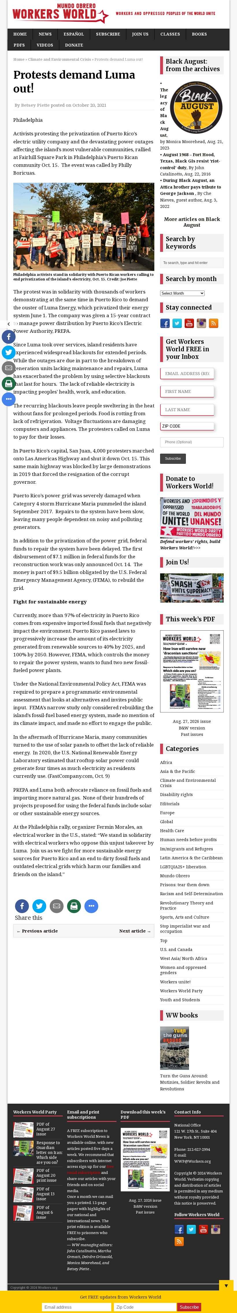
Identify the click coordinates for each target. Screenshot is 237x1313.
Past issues (192, 734)
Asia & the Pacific (177, 771)
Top (163, 940)
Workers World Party (181, 990)
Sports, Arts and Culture (184, 917)
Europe (167, 812)
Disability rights (176, 794)
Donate (74, 45)
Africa (166, 762)
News (45, 34)
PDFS (19, 45)
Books (199, 34)
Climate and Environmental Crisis (188, 783)
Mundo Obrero (175, 875)
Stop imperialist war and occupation (185, 928)
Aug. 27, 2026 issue (192, 721)
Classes (170, 34)
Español (74, 34)
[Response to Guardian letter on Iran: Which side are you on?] (23, 1153)
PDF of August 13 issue (45, 1194)
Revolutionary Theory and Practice (186, 905)
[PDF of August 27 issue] (23, 1134)
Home (20, 34)
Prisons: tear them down (185, 884)
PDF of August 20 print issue (46, 1175)
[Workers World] (118, 14)
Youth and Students (180, 999)
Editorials (169, 803)
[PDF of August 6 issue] (23, 1217)
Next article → (135, 931)
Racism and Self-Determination (191, 893)
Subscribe (108, 34)
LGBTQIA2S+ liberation (183, 866)
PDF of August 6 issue (44, 1212)
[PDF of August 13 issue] (23, 1199)
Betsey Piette (35, 105)
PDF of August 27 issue (45, 1129)
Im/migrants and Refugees (186, 849)
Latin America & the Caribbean (191, 857)
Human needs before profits (188, 839)
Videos (45, 45)
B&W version (192, 728)
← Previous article (37, 931)
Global (166, 821)
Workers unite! (175, 982)
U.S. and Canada (176, 949)
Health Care (172, 830)
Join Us (140, 34)
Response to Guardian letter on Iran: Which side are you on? (49, 1152)
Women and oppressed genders (183, 970)
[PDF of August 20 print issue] (23, 1180)
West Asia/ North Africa (183, 958)
